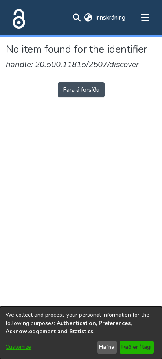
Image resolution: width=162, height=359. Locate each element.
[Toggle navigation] (145, 17)
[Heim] (17, 17)
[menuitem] (88, 17)
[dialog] (81, 333)
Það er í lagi (136, 347)
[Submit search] (76, 17)
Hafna (106, 347)
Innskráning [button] (110, 17)
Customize (18, 347)
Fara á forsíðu (81, 89)
